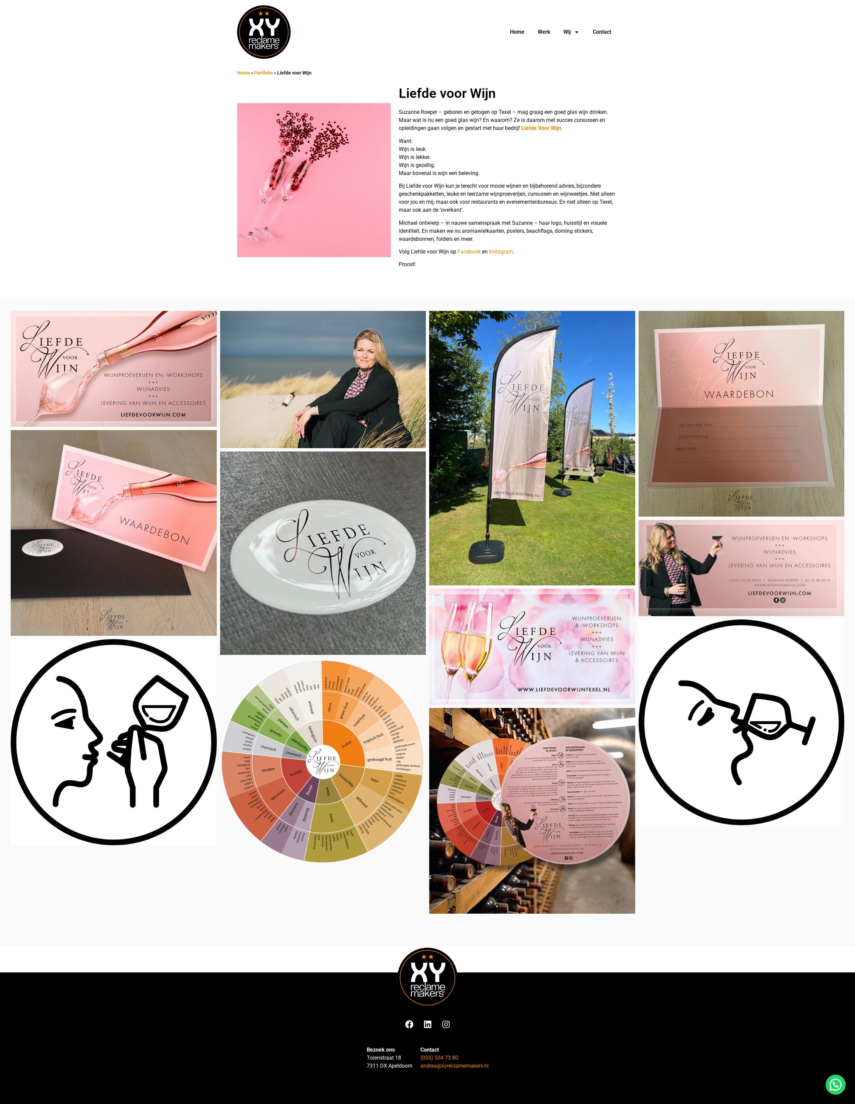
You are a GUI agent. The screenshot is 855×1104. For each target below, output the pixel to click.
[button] (836, 1085)
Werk (544, 32)
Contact (602, 32)
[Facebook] (409, 1024)
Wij (567, 32)
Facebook (469, 251)
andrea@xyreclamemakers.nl (454, 1066)
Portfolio (263, 72)
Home (517, 32)
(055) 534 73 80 (439, 1058)
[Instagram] (446, 1024)
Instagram (501, 251)
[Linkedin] (427, 1024)
